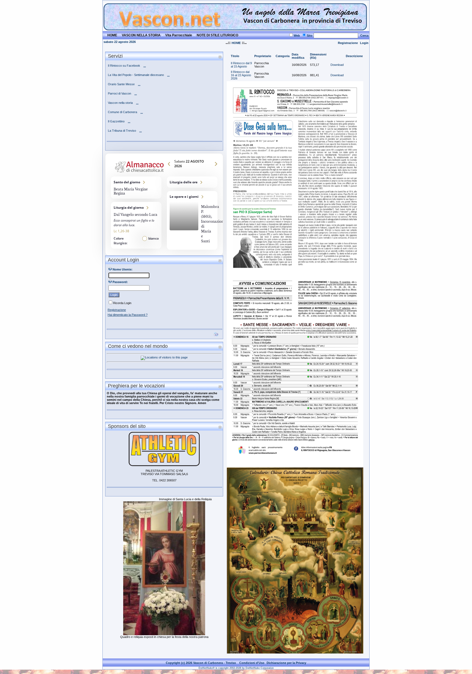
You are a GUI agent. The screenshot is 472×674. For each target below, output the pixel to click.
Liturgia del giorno (136, 225)
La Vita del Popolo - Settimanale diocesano (136, 74)
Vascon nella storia (120, 102)
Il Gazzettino (116, 121)
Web (297, 35)
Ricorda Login (122, 303)
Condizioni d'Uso (251, 662)
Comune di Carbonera (122, 112)
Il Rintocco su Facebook (124, 65)
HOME (236, 43)
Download (337, 64)
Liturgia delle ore (192, 182)
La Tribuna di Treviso (122, 130)
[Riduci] (220, 56)
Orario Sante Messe (121, 84)
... (144, 65)
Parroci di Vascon (119, 93)
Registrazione (348, 43)
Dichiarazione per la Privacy (286, 662)
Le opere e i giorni (192, 220)
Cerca (364, 35)
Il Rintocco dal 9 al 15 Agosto (241, 64)
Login (364, 43)
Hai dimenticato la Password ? (128, 314)
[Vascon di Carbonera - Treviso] (235, 29)
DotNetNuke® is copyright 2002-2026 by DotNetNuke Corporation (236, 668)
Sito (309, 35)
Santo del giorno (136, 187)
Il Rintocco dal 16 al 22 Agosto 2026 (241, 75)
